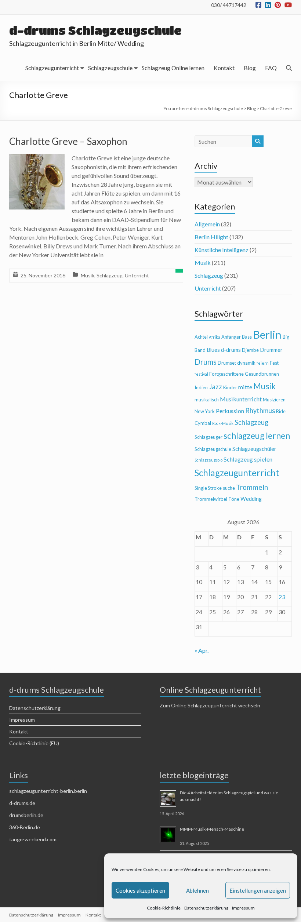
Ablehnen (197, 890)
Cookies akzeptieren (140, 890)
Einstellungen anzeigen (257, 890)
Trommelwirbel (211, 499)
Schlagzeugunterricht (52, 67)
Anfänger (231, 337)
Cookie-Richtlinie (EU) (34, 743)
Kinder (230, 387)
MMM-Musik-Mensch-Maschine (212, 829)
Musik (87, 275)
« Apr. (201, 650)
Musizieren (274, 399)
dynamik (246, 363)
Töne (233, 499)
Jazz (215, 386)
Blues (213, 350)
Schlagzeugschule (110, 67)
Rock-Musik (222, 423)
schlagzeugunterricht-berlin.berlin (48, 791)
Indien (201, 387)
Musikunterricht (241, 399)
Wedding (251, 499)
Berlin (267, 334)
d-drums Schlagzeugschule (95, 30)
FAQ (271, 67)
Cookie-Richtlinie (164, 908)
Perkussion (230, 410)
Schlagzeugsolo (208, 460)
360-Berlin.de (24, 827)
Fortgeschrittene (226, 374)
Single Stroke (208, 488)
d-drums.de (22, 803)
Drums (206, 361)
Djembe (250, 350)
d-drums (231, 350)
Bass (247, 337)
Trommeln (252, 487)
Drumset (227, 363)
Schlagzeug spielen (248, 459)
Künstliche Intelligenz (222, 249)
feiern (263, 363)
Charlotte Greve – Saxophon (68, 141)
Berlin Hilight (211, 236)
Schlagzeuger (208, 437)
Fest (274, 363)
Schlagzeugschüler (254, 449)
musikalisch (207, 399)
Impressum (243, 908)
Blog (250, 67)
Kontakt (224, 67)
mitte (245, 386)
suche (229, 488)
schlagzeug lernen (257, 436)
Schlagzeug (110, 275)
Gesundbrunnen (262, 374)
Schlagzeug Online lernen (173, 67)
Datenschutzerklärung (206, 908)
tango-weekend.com (33, 839)
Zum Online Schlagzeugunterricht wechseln (210, 705)
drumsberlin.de (26, 815)
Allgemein (207, 224)
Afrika (214, 337)
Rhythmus (260, 411)
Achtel (201, 337)
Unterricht (137, 275)
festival (201, 374)
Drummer (271, 350)
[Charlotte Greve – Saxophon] (37, 158)
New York (205, 411)
